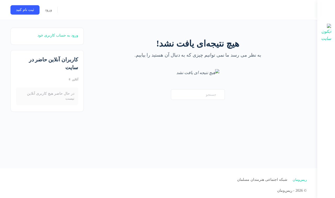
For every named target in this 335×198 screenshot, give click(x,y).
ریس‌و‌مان (300, 180)
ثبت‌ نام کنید (25, 10)
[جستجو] (65, 10)
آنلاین (73, 79)
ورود (48, 10)
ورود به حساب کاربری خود (57, 35)
